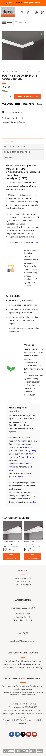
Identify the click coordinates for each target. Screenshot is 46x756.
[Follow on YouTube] (34, 734)
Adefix (21, 441)
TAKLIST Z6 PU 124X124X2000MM (32, 545)
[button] (42, 12)
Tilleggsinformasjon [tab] (14, 147)
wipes (11, 470)
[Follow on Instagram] (17, 734)
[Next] (42, 543)
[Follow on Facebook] (11, 734)
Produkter (14, 72)
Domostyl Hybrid (26, 457)
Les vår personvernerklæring (23, 703)
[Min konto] (36, 12)
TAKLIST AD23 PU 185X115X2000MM (11, 545)
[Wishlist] (21, 12)
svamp (34, 450)
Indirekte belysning (11, 542)
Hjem (4, 72)
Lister (25, 72)
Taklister (35, 72)
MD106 (34, 242)
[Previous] (3, 543)
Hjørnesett (14, 122)
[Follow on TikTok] (23, 734)
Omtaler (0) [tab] (9, 157)
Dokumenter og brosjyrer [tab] (17, 152)
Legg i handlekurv (27, 96)
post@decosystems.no (26, 641)
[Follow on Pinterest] (28, 734)
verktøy (32, 502)
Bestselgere (29, 542)
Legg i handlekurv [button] (12, 556)
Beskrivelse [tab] (10, 141)
